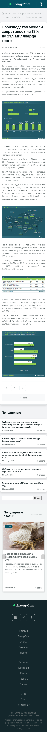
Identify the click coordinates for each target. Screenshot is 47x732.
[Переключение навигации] (5, 4)
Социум (23, 684)
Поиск (37, 498)
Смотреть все (36, 514)
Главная (23, 631)
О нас (23, 694)
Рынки (8, 527)
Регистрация (23, 704)
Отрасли (23, 662)
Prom (21, 4)
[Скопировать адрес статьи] (22, 388)
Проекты (23, 678)
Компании (23, 668)
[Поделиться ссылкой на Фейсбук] (14, 388)
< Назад (23, 397)
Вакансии (23, 647)
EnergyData (23, 636)
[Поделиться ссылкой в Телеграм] (6, 388)
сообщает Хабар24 (10, 180)
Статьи (23, 642)
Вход (23, 699)
